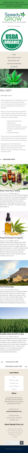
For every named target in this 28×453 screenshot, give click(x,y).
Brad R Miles (14, 193)
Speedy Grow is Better (14, 57)
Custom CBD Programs (14, 63)
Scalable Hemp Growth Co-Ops (12, 334)
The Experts (14, 66)
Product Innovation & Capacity (11, 238)
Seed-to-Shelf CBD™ (14, 60)
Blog (5, 95)
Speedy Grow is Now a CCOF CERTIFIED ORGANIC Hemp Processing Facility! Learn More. (14, 4)
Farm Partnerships (7, 287)
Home (14, 54)
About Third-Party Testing (10, 191)
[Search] (22, 443)
